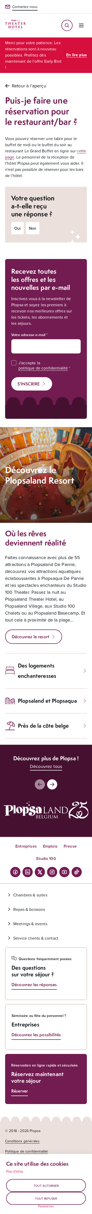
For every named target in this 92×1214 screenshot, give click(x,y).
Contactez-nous (25, 6)
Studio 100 (46, 858)
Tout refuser (46, 1198)
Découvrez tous (46, 766)
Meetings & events (30, 923)
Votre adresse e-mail (28, 334)
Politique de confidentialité (26, 1151)
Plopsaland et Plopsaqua (47, 701)
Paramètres (46, 1206)
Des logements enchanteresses (37, 671)
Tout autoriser (46, 1185)
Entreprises (26, 846)
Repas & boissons (29, 909)
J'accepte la (43, 365)
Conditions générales (22, 1141)
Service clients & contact (35, 938)
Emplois (50, 846)
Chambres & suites (30, 895)
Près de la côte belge (43, 725)
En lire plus (76, 55)
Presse (70, 846)
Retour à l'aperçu (29, 85)
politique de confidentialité (43, 367)
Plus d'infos (14, 1171)
